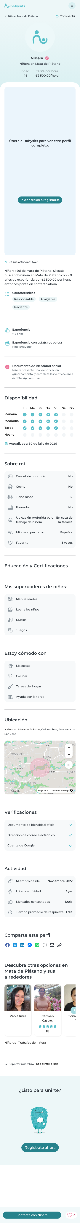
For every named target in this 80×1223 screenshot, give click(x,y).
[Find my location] (69, 765)
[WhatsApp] (37, 945)
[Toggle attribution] (71, 790)
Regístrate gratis (47, 1063)
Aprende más (31, 378)
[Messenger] (30, 945)
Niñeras (10, 1042)
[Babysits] (14, 5)
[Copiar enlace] (59, 945)
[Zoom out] (69, 754)
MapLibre (43, 790)
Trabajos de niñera (32, 1042)
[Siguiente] (74, 1010)
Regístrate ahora (40, 1147)
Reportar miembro (21, 1064)
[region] (40, 767)
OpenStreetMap (60, 790)
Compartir (67, 16)
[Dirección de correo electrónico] (52, 945)
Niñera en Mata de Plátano (40, 63)
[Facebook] (7, 945)
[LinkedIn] (22, 945)
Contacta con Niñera (32, 1215)
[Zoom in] (69, 747)
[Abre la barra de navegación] (72, 5)
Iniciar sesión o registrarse (40, 200)
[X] (15, 945)
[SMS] (45, 945)
